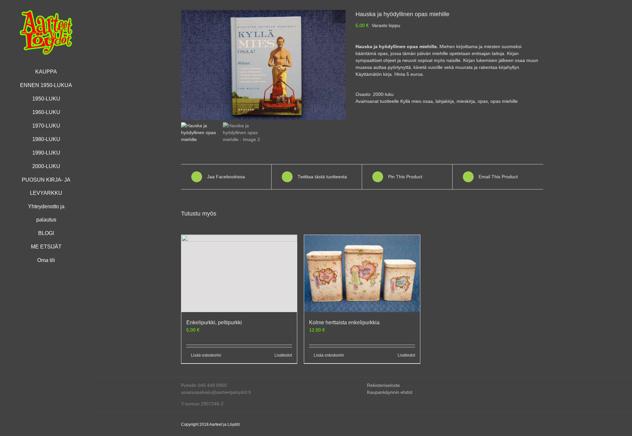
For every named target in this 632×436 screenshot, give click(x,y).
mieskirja (466, 101)
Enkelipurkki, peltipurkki (214, 322)
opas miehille (504, 101)
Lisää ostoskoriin (206, 355)
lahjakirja (444, 101)
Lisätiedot (283, 355)
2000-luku (383, 94)
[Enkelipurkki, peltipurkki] (239, 273)
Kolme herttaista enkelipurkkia (344, 322)
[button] (339, 16)
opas (483, 101)
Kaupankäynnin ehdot (389, 392)
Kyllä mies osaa (416, 101)
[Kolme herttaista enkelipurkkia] (362, 273)
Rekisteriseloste (383, 385)
